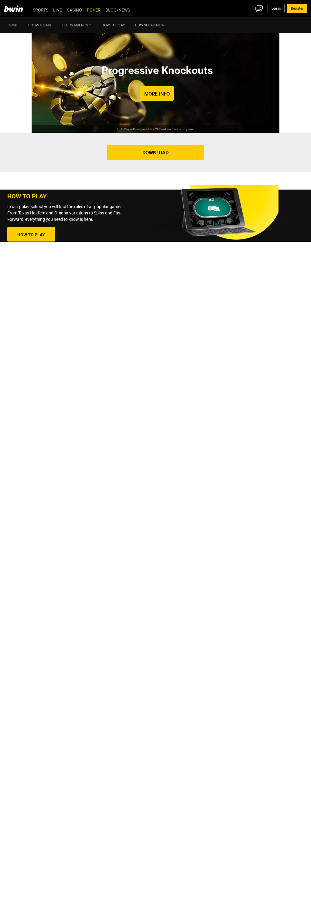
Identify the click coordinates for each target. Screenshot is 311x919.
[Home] (17, 8)
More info (157, 94)
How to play (31, 234)
